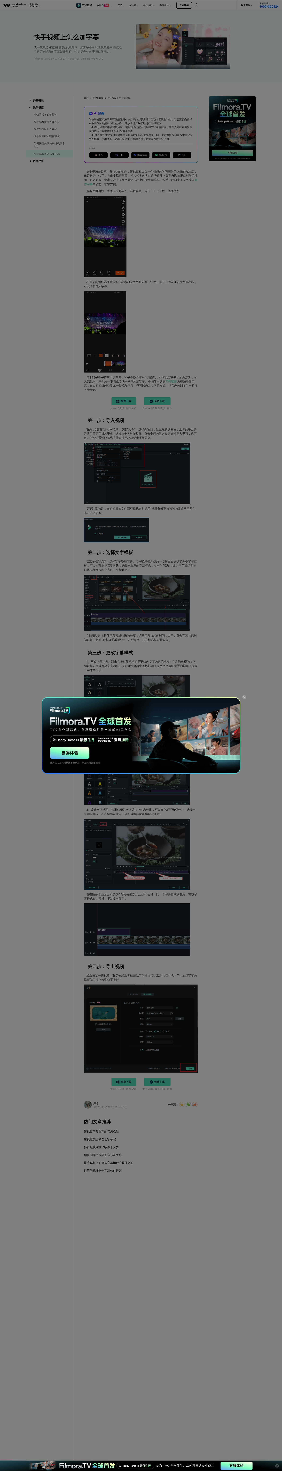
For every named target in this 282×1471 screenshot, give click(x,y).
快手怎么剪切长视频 (45, 129)
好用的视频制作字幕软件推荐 (103, 1170)
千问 (121, 155)
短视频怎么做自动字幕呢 (100, 1139)
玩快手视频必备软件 (45, 114)
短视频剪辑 (98, 98)
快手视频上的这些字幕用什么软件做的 (108, 1163)
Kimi (184, 155)
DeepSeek (142, 155)
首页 (86, 98)
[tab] (49, 100)
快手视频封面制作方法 (47, 136)
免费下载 (126, 401)
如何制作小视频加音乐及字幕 (103, 1155)
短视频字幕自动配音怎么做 (101, 1131)
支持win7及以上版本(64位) (123, 408)
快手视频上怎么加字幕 (47, 153)
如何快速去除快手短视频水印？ (49, 145)
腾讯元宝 (163, 155)
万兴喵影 (171, 381)
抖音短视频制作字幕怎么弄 (101, 1147)
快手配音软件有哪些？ (47, 121)
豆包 (100, 155)
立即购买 (184, 5)
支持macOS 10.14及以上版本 (157, 408)
